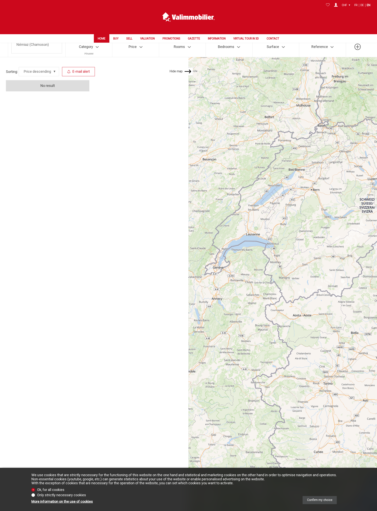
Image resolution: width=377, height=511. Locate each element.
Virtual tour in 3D (246, 38)
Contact (273, 38)
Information (217, 38)
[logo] (188, 17)
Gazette (194, 38)
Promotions (171, 38)
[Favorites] (328, 5)
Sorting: (12, 71)
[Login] (336, 5)
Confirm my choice (319, 500)
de (362, 5)
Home (101, 38)
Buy (116, 38)
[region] (282, 265)
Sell (129, 38)
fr (356, 5)
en (368, 5)
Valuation (147, 38)
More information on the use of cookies (62, 502)
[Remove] (50, 44)
